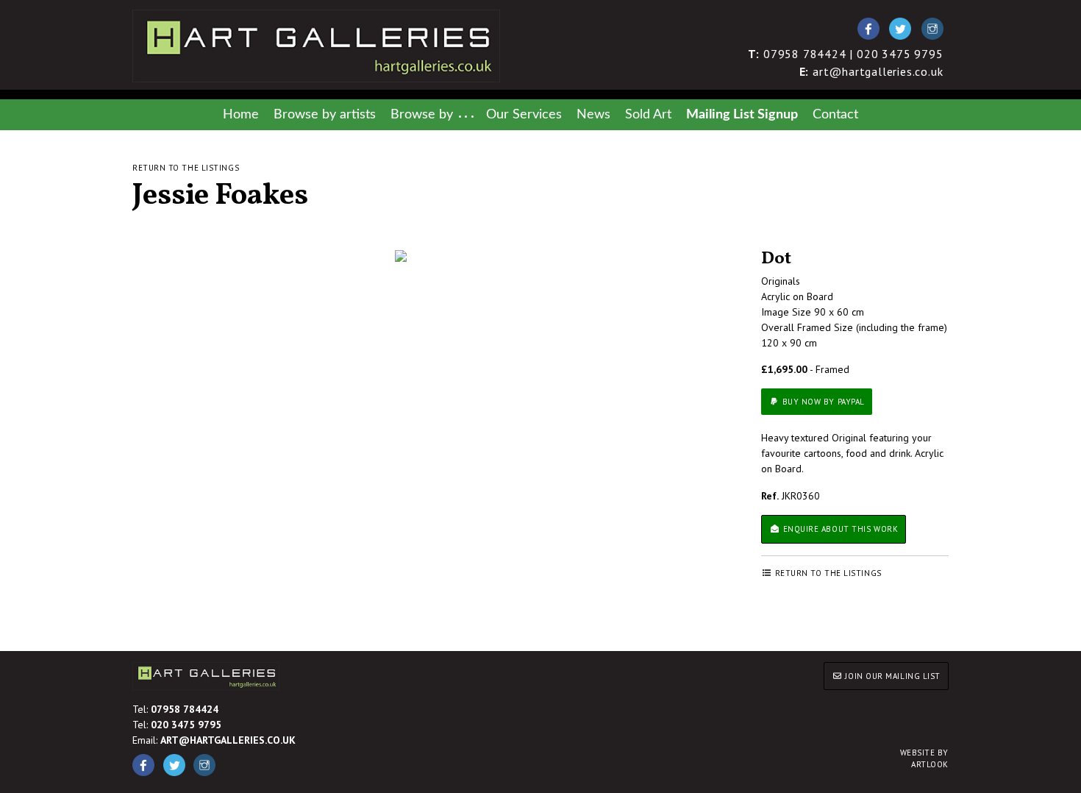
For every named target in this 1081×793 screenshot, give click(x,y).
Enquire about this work (839, 529)
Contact (835, 114)
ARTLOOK (924, 758)
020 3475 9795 (186, 724)
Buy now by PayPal (822, 401)
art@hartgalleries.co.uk (871, 71)
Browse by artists (325, 114)
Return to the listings (185, 168)
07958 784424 (184, 709)
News (593, 114)
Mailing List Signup (742, 114)
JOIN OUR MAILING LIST (892, 676)
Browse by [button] (421, 114)
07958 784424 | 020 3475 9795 (845, 53)
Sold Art (648, 114)
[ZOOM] (400, 256)
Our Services (524, 114)
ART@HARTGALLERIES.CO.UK (228, 740)
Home (241, 114)
